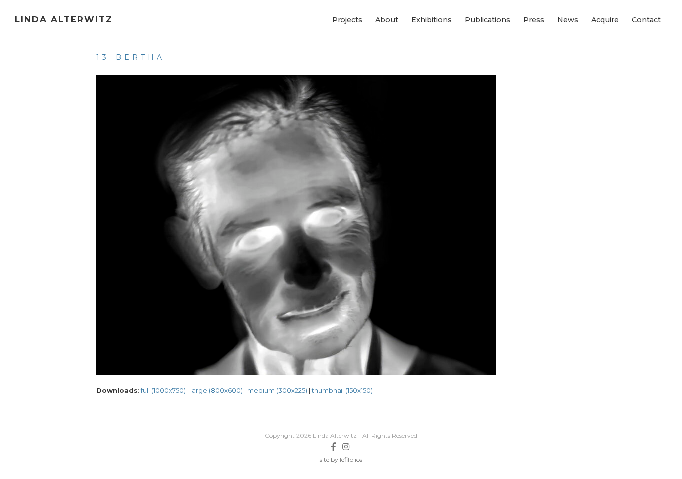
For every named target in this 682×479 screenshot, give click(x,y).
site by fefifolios (341, 459)
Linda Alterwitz (64, 19)
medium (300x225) (277, 390)
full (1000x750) (163, 390)
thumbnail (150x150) (342, 390)
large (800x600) (216, 390)
